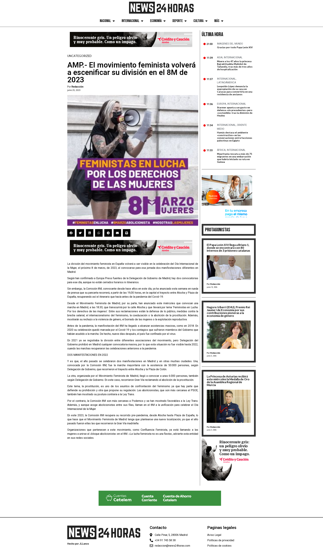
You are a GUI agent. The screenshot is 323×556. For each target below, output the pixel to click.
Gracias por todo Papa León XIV (235, 47)
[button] (71, 233)
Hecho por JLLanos (78, 543)
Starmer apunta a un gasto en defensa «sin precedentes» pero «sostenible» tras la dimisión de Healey (234, 111)
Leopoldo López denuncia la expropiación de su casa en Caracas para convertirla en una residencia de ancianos (234, 90)
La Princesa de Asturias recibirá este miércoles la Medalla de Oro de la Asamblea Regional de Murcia (228, 381)
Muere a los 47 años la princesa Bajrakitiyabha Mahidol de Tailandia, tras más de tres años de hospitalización (235, 65)
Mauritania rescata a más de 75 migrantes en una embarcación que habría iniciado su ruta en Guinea (234, 157)
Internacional (130, 21)
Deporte (177, 21)
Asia (220, 57)
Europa (221, 103)
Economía (156, 21)
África (221, 150)
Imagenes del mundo (230, 43)
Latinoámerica (226, 82)
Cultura (198, 21)
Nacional (105, 21)
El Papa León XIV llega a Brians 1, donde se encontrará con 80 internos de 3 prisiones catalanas (228, 247)
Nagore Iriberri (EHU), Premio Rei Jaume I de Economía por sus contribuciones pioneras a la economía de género (228, 311)
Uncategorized (79, 56)
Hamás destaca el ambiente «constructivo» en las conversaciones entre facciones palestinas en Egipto (234, 136)
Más (216, 21)
